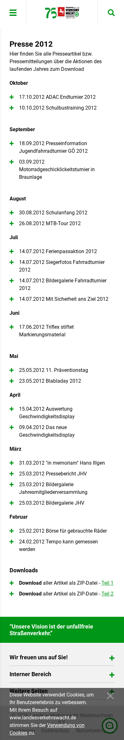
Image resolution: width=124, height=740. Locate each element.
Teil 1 (107, 583)
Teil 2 (107, 594)
